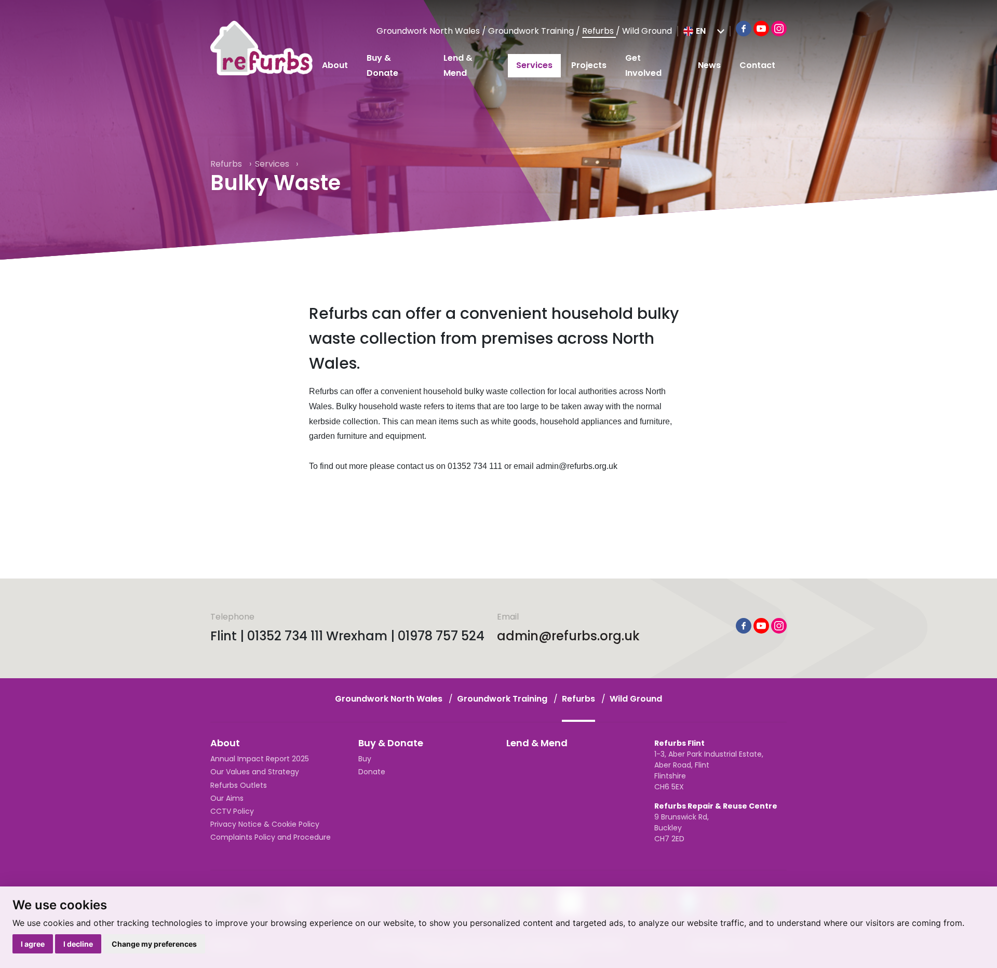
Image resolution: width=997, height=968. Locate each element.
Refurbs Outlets (238, 785)
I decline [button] (78, 943)
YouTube (761, 28)
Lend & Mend (458, 65)
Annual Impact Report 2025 (259, 759)
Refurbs (599, 31)
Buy (364, 759)
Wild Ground (647, 31)
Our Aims (227, 798)
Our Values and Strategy (254, 772)
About (335, 65)
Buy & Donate (382, 65)
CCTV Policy (232, 811)
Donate (371, 772)
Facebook (743, 28)
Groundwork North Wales (429, 31)
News (709, 65)
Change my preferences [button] (154, 943)
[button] (703, 31)
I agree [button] (33, 943)
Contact (757, 65)
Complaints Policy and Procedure (270, 837)
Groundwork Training (532, 31)
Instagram (779, 28)
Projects (589, 65)
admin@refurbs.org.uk (568, 635)
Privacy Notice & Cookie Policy (264, 824)
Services (534, 65)
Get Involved (643, 65)
